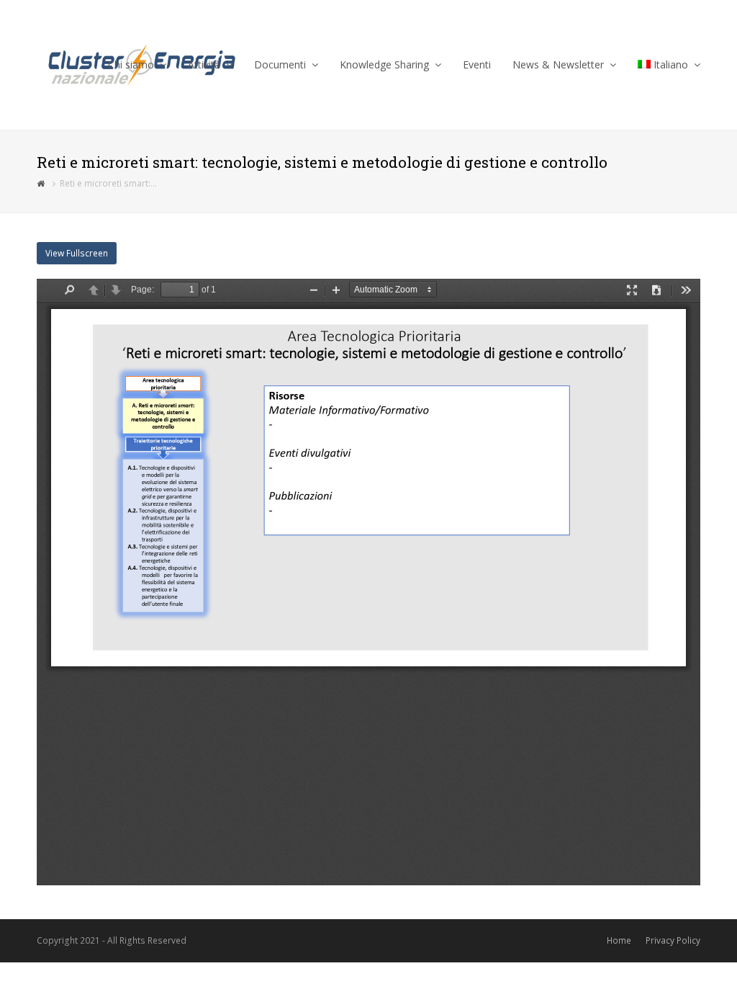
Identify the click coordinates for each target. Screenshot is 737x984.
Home (619, 940)
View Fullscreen (76, 253)
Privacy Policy (673, 940)
